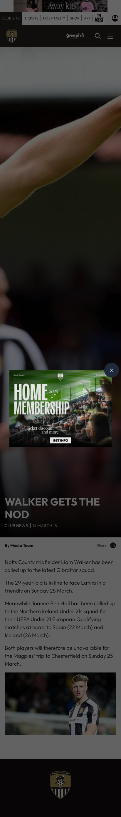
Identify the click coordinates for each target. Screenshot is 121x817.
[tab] (111, 370)
